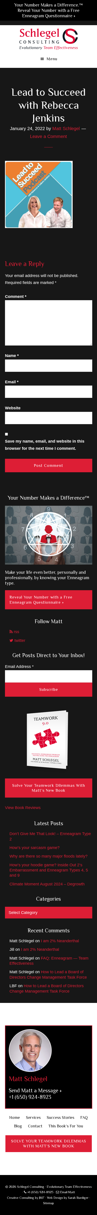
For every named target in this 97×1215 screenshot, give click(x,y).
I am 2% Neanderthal (60, 941)
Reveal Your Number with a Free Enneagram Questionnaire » (40, 600)
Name (12, 355)
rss (16, 632)
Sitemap (48, 1203)
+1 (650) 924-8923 (30, 1097)
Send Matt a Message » (35, 1090)
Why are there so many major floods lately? (48, 856)
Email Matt (67, 1192)
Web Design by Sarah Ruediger (67, 1197)
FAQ (84, 1117)
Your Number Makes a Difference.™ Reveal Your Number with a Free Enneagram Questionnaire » (48, 10)
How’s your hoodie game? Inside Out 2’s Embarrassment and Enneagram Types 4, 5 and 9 (48, 870)
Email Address (19, 666)
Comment (15, 296)
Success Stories (60, 1117)
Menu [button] (52, 59)
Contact (35, 1126)
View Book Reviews (23, 807)
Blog (18, 1126)
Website (13, 408)
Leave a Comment (48, 136)
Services (33, 1117)
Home (14, 1117)
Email (11, 382)
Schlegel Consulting (48, 38)
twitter (19, 640)
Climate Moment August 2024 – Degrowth (47, 884)
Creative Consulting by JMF (25, 1197)
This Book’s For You (65, 1126)
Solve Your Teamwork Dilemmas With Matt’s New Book (48, 788)
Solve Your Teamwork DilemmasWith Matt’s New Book (48, 1143)
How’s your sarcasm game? (34, 847)
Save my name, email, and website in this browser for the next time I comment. (44, 445)
